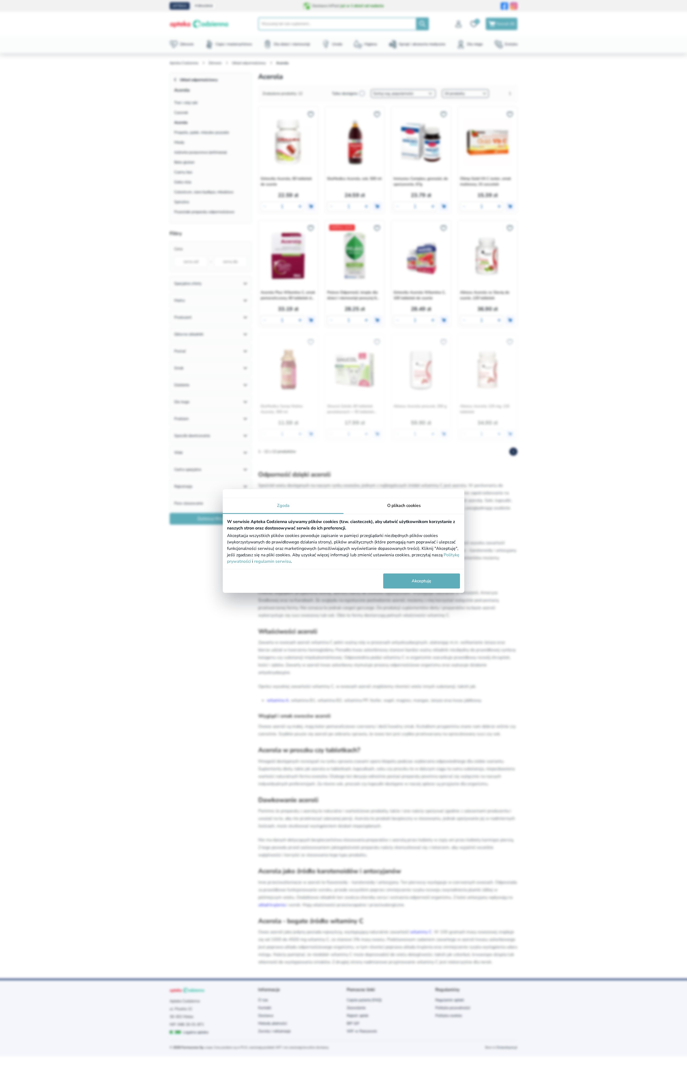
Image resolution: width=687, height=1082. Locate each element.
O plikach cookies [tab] (404, 506)
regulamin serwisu (272, 561)
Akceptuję (421, 581)
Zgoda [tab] (283, 506)
